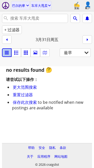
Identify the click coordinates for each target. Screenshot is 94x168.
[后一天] (87, 39)
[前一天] (7, 39)
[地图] (45, 52)
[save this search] (87, 18)
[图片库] (35, 52)
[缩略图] (16, 52)
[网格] (26, 52)
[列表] (7, 52)
